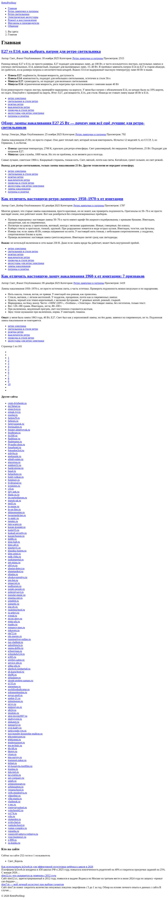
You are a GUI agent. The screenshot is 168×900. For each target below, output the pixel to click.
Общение (13, 26)
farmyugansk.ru (16, 423)
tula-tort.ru (13, 772)
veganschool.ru (16, 789)
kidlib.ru (12, 539)
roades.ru (12, 624)
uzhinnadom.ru (15, 786)
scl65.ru (12, 657)
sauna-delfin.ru (15, 648)
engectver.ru (14, 409)
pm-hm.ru (13, 580)
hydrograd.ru (14, 482)
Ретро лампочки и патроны (23, 11)
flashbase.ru (14, 438)
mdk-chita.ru (14, 556)
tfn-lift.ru (12, 748)
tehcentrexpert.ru (16, 736)
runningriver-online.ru (19, 639)
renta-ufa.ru (14, 621)
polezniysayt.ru (16, 592)
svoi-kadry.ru (14, 727)
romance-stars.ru (16, 627)
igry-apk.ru (13, 491)
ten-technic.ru (15, 745)
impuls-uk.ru (14, 500)
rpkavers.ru (14, 630)
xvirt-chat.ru (14, 822)
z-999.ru (12, 840)
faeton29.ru (14, 418)
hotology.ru (14, 480)
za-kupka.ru (14, 842)
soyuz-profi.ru (15, 695)
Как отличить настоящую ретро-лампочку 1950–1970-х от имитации (62, 199)
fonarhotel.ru (14, 447)
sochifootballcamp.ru (19, 689)
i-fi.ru (11, 488)
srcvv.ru (12, 704)
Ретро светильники (18, 14)
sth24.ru (12, 710)
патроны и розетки (18, 116)
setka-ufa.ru (14, 665)
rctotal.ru (12, 615)
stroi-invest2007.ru (17, 716)
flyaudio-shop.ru (16, 444)
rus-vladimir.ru (15, 642)
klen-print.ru (14, 553)
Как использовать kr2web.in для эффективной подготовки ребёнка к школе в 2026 (47, 866)
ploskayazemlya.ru (17, 577)
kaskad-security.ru (17, 533)
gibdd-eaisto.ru (15, 459)
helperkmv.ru (14, 474)
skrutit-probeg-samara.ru (20, 680)
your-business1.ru (17, 837)
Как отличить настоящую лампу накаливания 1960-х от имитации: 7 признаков (73, 276)
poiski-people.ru (16, 589)
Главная (12, 8)
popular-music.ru (16, 595)
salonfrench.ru (15, 645)
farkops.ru (13, 421)
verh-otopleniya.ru (17, 792)
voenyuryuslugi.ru (17, 807)
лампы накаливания (19, 188)
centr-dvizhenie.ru (17, 403)
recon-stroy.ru (15, 618)
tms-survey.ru (15, 757)
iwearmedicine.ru (17, 515)
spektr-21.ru (14, 698)
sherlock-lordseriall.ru (19, 668)
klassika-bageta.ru (17, 550)
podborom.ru (14, 586)
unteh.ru (12, 781)
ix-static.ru (13, 518)
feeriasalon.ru (15, 426)
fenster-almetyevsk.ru (19, 429)
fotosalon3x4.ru (16, 450)
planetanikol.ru (15, 571)
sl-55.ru (12, 683)
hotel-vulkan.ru (16, 477)
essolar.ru (13, 415)
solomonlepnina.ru (17, 692)
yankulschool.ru (16, 825)
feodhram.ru (14, 432)
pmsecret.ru (14, 583)
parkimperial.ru (16, 559)
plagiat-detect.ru (16, 568)
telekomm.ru (14, 739)
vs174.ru (12, 813)
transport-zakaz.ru (17, 760)
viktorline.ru (14, 795)
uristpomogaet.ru (16, 783)
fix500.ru (12, 435)
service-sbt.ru (15, 662)
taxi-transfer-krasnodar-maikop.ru (25, 733)
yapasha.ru (13, 831)
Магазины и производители (23, 23)
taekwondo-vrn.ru (17, 730)
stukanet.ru (13, 721)
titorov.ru (12, 751)
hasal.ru (12, 471)
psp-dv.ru (13, 606)
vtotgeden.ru (14, 819)
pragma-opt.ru (15, 598)
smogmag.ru (14, 686)
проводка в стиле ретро (21, 110)
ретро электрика (17, 98)
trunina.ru (13, 769)
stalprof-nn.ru (15, 707)
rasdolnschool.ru (16, 609)
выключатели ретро (19, 107)
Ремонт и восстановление (22, 20)
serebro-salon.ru (16, 660)
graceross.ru (14, 462)
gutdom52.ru (14, 465)
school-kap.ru (15, 651)
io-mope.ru (13, 506)
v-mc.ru (12, 804)
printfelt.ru (13, 601)
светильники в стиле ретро (23, 101)
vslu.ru (11, 816)
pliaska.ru (13, 574)
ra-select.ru (13, 612)
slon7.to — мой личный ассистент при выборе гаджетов (32, 884)
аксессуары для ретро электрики (26, 113)
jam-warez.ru (14, 524)
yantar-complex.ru (17, 828)
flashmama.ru (15, 441)
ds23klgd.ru (14, 406)
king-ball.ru (14, 541)
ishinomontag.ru (16, 512)
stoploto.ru (13, 713)
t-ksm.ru (12, 754)
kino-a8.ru (13, 544)
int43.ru (12, 503)
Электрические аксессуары (23, 17)
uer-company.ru (16, 778)
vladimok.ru (14, 801)
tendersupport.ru (16, 742)
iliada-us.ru (13, 494)
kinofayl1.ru (14, 547)
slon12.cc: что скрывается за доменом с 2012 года (28, 875)
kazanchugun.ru (16, 536)
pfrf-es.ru (12, 565)
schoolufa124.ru (16, 654)
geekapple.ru (14, 456)
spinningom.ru (15, 701)
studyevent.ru (15, 719)
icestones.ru (14, 485)
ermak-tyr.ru (14, 412)
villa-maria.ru (15, 798)
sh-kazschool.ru (16, 671)
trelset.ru (12, 763)
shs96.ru (12, 674)
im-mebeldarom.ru (17, 497)
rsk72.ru (12, 633)
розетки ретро (15, 104)
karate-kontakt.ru (16, 527)
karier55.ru (13, 530)
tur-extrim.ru (14, 775)
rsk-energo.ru (15, 636)
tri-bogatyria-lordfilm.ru (20, 766)
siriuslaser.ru (14, 677)
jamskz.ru (13, 521)
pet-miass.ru (14, 562)
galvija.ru (13, 453)
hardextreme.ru (15, 468)
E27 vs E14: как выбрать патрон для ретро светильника (51, 51)
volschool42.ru (15, 810)
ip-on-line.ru (14, 509)
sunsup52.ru (14, 724)
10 (9, 384)
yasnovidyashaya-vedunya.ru (23, 834)
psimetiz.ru (13, 603)
